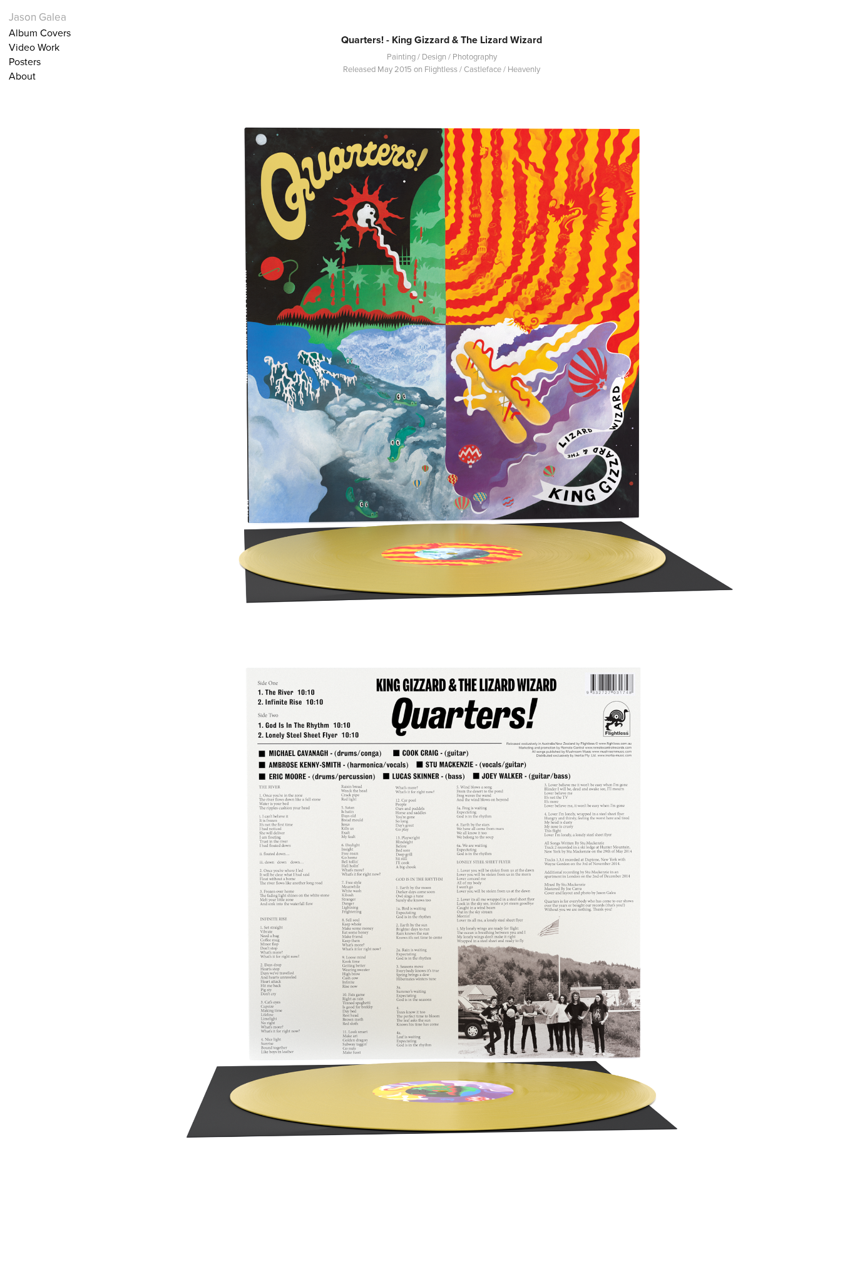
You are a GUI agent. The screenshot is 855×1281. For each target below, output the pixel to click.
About (22, 76)
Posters (25, 61)
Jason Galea (37, 16)
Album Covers (40, 32)
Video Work (34, 47)
